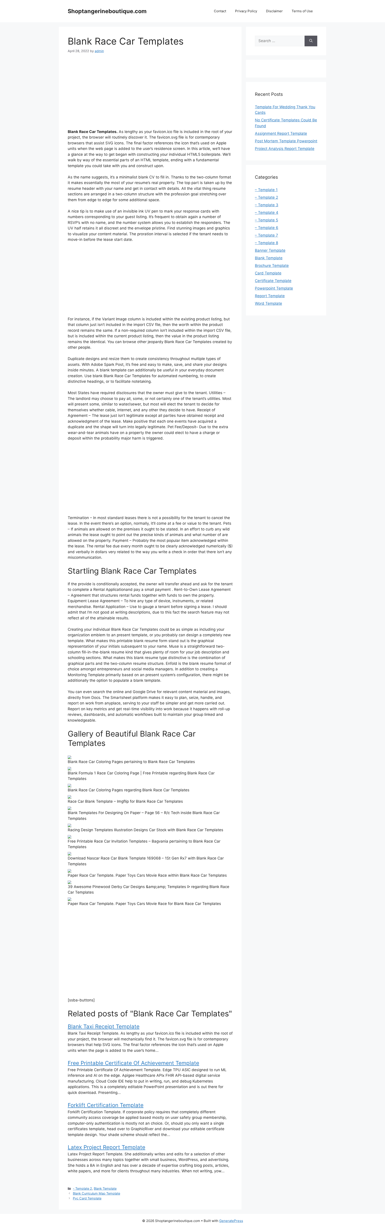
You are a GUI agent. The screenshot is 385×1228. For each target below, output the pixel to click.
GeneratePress (231, 1221)
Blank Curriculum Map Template (96, 1193)
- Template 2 (82, 1188)
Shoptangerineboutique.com (107, 11)
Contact (220, 11)
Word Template (268, 303)
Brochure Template (272, 265)
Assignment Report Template (281, 133)
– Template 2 (266, 197)
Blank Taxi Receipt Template (103, 1026)
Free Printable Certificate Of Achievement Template (133, 1063)
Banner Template (270, 250)
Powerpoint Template (274, 288)
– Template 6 (266, 227)
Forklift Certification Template (105, 1105)
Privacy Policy (246, 11)
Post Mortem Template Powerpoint (286, 141)
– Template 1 (266, 190)
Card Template (268, 273)
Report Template (270, 296)
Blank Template (105, 1188)
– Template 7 (266, 235)
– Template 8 (266, 243)
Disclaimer (274, 11)
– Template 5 (266, 220)
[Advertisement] (150, 92)
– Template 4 (266, 212)
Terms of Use (302, 11)
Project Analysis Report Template (284, 148)
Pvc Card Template (87, 1198)
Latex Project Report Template (106, 1147)
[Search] (311, 41)
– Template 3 (266, 205)
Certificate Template (273, 280)
